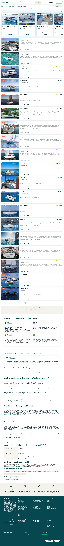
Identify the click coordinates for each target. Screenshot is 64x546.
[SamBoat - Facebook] (33, 521)
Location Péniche (36, 507)
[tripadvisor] (45, 532)
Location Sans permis (37, 508)
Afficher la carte (56, 6)
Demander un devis (32, 312)
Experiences (20, 514)
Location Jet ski (36, 506)
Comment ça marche (51, 524)
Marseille (48, 500)
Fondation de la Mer (22, 513)
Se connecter (60, 2)
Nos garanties (21, 502)
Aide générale (49, 520)
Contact (48, 525)
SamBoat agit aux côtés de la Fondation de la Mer (40, 465)
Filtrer (38, 1)
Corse (48, 505)
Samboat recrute (21, 501)
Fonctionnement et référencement (50, 522)
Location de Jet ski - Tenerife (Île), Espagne (12, 479)
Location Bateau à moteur (38, 500)
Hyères (48, 502)
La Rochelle (49, 503)
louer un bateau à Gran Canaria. (19, 414)
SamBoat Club (21, 509)
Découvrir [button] (51, 2)
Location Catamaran (37, 505)
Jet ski (40, 456)
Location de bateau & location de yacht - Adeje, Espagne (15, 473)
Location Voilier (36, 503)
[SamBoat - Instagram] (35, 521)
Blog (19, 515)
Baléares (48, 507)
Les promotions (36, 510)
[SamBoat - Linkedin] (38, 521)
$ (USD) (56, 540)
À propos (20, 500)
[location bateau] (5, 2)
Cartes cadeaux (21, 508)
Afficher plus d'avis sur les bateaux (32, 347)
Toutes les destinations (51, 508)
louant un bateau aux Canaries (49, 413)
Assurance (20, 505)
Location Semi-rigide (37, 501)
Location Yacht (36, 502)
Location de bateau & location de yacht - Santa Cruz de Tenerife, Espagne (18, 471)
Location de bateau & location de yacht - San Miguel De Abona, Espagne (45, 471)
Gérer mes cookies (50, 526)
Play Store (11, 524)
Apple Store (11, 521)
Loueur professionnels (22, 507)
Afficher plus (7, 344)
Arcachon (49, 501)
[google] (25, 532)
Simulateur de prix (22, 506)
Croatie (48, 506)
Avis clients (20, 510)
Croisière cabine (36, 509)
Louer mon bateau (21, 503)
